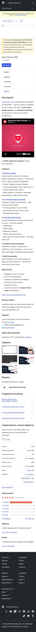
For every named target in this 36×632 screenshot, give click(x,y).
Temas (21, 561)
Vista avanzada (7, 487)
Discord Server (9, 322)
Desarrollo (7, 86)
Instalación (7, 82)
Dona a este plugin (8, 546)
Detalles (6, 72)
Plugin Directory (7, 8)
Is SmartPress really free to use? (13, 407)
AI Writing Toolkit (9, 173)
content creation (25, 478)
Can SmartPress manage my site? (13, 418)
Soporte (6, 91)
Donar (22, 580)
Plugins (21, 564)
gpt (32, 478)
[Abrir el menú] (33, 3)
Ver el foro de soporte (9, 532)
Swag (22, 583)
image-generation (28, 482)
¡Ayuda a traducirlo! (21, 15)
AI (25, 474)
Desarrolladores (7, 580)
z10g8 (7, 60)
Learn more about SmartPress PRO (14, 295)
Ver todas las (29, 518)
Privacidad (5, 567)
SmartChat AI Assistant (12, 217)
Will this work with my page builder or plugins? (10, 400)
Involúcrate (22, 573)
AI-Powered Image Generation (14, 199)
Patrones (22, 567)
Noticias (4, 561)
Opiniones (7, 77)
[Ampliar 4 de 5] (32, 348)
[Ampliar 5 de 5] (32, 358)
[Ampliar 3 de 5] (15, 367)
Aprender (5, 573)
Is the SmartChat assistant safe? (13, 412)
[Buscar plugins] (21, 21)
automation (30, 474)
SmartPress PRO (7, 102)
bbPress (5, 595)
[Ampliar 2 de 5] (15, 358)
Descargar (6, 65)
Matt (4, 592)
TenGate (28, 337)
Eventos (22, 576)
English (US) (30, 470)
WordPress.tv (7, 583)
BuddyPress (7, 599)
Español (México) (12, 607)
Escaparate (23, 557)
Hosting (4, 564)
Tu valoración (6, 518)
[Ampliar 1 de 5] (15, 348)
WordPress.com (8, 589)
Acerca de (5, 557)
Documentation (9, 328)
